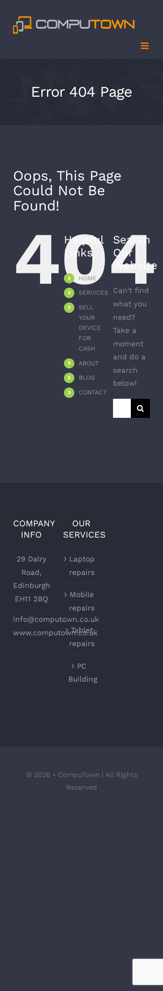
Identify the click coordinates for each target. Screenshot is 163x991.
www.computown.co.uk (55, 632)
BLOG (87, 377)
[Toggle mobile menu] (145, 45)
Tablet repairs (82, 637)
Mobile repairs (82, 601)
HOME (87, 278)
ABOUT (89, 363)
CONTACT (92, 392)
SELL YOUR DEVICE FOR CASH (90, 328)
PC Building (82, 673)
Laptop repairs (82, 566)
